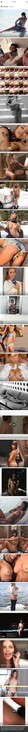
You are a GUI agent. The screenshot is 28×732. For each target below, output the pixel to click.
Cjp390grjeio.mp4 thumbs (7, 91)
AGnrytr (3, 149)
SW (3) (2, 693)
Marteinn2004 (5, 93)
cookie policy (3, 730)
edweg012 (3, 550)
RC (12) (3, 34)
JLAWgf (3, 636)
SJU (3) (3, 378)
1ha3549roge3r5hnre (6, 665)
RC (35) (3, 120)
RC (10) (3, 607)
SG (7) (2, 63)
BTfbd (2, 722)
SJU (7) (3, 177)
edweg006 (3, 464)
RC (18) (3, 579)
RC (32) (3, 206)
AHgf (2, 292)
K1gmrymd (3, 321)
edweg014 (3, 521)
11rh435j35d (4, 493)
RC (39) (3, 407)
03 (1, 263)
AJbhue (3, 435)
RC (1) (2, 235)
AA (1, 349)
